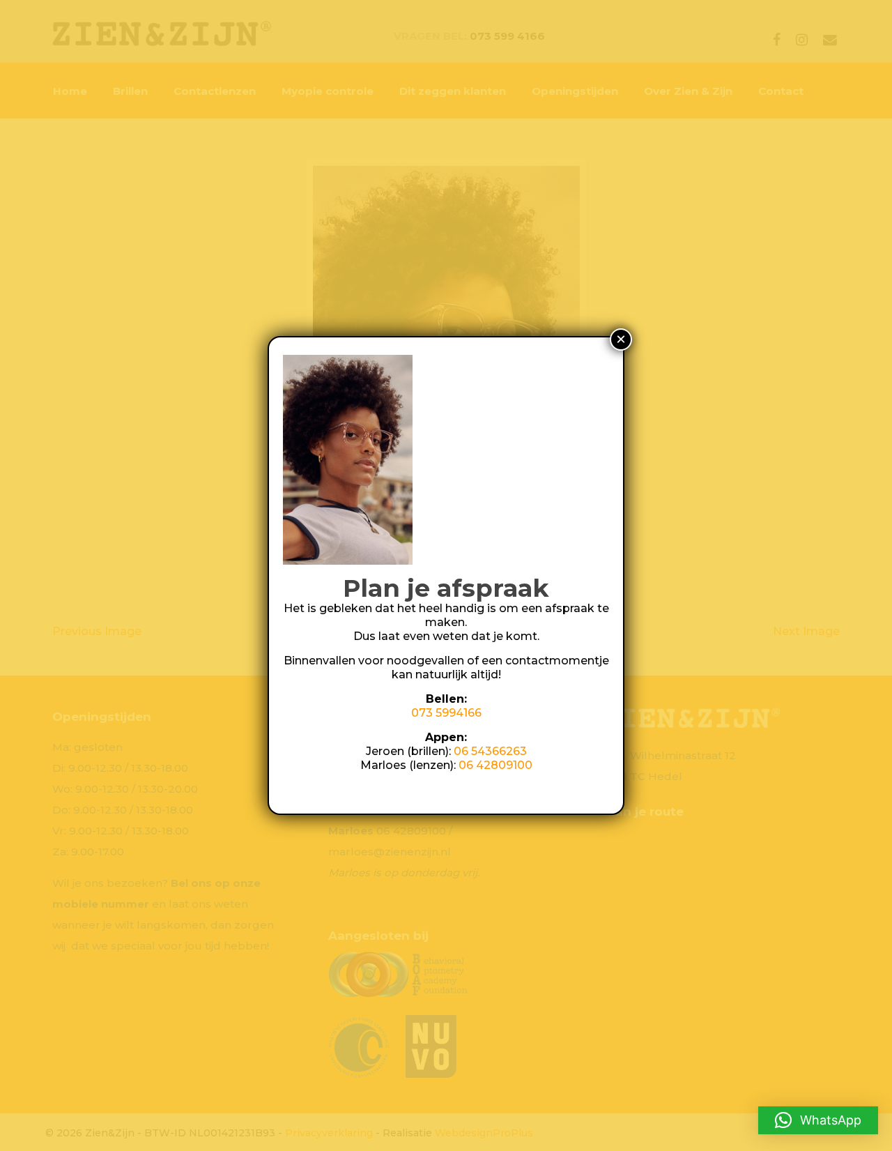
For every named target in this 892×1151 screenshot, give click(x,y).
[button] (818, 1120)
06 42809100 (495, 765)
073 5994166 (446, 712)
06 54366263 (490, 751)
